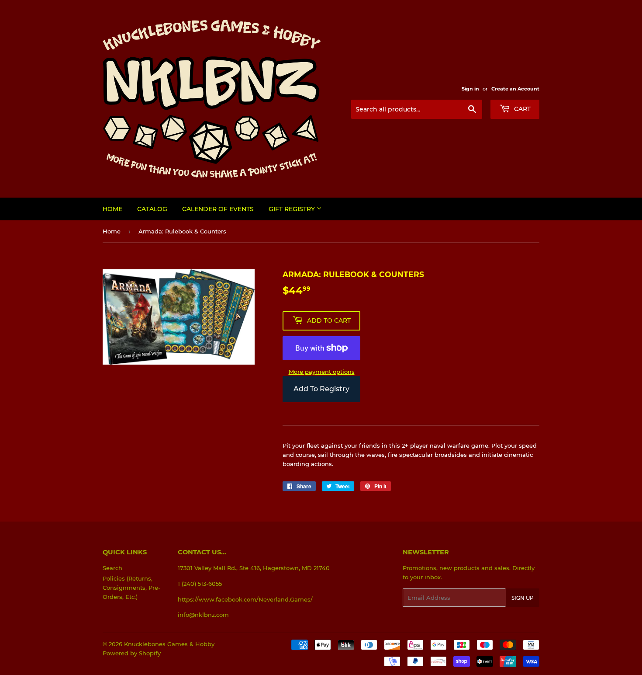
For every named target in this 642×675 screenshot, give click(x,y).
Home (112, 209)
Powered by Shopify (132, 653)
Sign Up (522, 598)
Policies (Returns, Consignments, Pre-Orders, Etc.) (131, 587)
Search (112, 567)
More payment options (322, 371)
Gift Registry (293, 209)
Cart (521, 109)
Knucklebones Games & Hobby (169, 643)
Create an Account (515, 89)
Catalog (152, 209)
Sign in (470, 89)
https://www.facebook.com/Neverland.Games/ (245, 599)
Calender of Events (218, 209)
